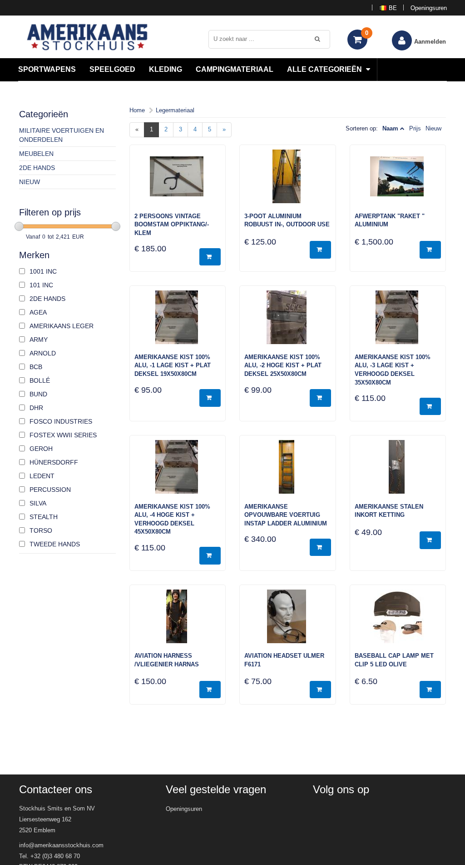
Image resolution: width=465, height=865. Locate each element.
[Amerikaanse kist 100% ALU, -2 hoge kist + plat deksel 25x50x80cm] (287, 321)
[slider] (19, 226)
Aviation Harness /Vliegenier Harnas (166, 660)
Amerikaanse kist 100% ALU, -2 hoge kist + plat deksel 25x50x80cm (283, 365)
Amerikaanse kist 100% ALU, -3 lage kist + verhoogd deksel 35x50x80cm (392, 370)
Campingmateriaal (234, 69)
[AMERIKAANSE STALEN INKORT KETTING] (398, 471)
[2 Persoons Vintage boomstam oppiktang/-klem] (177, 181)
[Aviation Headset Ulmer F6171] (287, 621)
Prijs (415, 128)
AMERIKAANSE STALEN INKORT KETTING (389, 511)
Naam (390, 128)
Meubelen (36, 153)
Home (137, 110)
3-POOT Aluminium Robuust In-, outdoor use (287, 220)
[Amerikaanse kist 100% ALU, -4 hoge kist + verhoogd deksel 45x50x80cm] (177, 471)
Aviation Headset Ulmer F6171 (284, 660)
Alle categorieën (325, 69)
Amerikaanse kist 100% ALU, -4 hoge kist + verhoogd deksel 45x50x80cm (172, 519)
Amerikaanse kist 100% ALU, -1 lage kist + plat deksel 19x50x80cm (172, 365)
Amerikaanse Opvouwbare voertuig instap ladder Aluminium (285, 515)
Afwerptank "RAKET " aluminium (390, 220)
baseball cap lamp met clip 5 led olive (394, 660)
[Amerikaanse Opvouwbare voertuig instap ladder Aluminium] (287, 471)
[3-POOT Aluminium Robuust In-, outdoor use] (287, 181)
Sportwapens (47, 69)
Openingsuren (429, 8)
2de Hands (37, 167)
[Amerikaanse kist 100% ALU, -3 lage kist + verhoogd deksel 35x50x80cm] (398, 321)
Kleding (165, 69)
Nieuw (29, 181)
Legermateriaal (175, 110)
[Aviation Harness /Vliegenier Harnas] (177, 621)
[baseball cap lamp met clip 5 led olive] (398, 621)
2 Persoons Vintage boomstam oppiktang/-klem (171, 224)
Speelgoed (112, 69)
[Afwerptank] (398, 181)
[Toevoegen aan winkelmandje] (210, 257)
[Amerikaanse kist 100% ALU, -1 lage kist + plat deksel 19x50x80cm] (177, 321)
